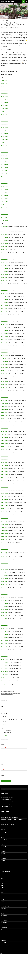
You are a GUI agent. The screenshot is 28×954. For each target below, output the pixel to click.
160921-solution (4, 615)
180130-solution (4, 96)
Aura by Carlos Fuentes (9, 814)
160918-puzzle (4, 631)
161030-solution (4, 409)
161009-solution (4, 511)
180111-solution (4, 195)
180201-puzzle (4, 80)
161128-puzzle (4, 240)
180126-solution (4, 114)
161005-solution (4, 533)
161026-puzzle (4, 431)
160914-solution (4, 659)
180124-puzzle (4, 117)
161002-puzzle (4, 545)
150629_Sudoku (4, 677)
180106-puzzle (4, 217)
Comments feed (4, 942)
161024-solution (4, 443)
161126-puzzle (4, 252)
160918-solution (4, 634)
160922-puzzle (4, 606)
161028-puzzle (4, 418)
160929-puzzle (4, 566)
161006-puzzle (4, 527)
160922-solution (4, 609)
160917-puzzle (4, 637)
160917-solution (4, 640)
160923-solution (4, 603)
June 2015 (3, 853)
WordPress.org (4, 945)
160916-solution (4, 646)
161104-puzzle (4, 376)
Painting (2, 892)
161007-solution (4, 524)
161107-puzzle (4, 358)
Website (2, 775)
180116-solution (4, 167)
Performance (3, 894)
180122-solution (4, 133)
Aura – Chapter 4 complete (6, 804)
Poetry (2, 897)
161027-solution (4, 428)
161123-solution (4, 274)
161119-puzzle (4, 296)
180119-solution (4, 152)
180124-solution (4, 121)
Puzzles (2, 20)
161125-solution (4, 262)
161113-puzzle (4, 333)
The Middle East (4, 920)
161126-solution (4, 255)
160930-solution (4, 563)
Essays (3, 705)
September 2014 (4, 858)
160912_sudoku (4, 665)
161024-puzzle (4, 440)
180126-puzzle (4, 111)
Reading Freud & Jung (5, 906)
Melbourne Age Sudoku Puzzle (8, 691)
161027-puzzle (4, 425)
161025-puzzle (4, 434)
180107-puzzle (4, 211)
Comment (3, 747)
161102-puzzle (4, 390)
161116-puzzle (4, 314)
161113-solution (4, 336)
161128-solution (4, 243)
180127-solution (4, 108)
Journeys (2, 885)
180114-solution (4, 179)
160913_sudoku (4, 662)
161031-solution (4, 403)
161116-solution (4, 318)
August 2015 (3, 851)
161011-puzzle (4, 496)
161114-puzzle (4, 327)
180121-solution (4, 139)
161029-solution (4, 415)
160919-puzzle (4, 625)
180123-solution (4, 127)
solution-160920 (4, 621)
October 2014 (3, 855)
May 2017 (3, 835)
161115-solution (4, 324)
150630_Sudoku (4, 674)
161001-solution (4, 556)
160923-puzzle (4, 600)
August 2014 (3, 860)
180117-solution (4, 164)
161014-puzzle (4, 480)
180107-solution (4, 214)
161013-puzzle (4, 483)
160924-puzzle (4, 594)
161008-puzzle (4, 514)
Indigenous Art (4, 883)
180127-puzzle (4, 105)
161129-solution (4, 237)
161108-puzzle (4, 352)
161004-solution (4, 539)
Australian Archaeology (5, 871)
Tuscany (2, 924)
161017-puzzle (4, 468)
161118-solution (4, 305)
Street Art (3, 910)
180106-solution (4, 220)
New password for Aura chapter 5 (7, 797)
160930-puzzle (4, 559)
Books (2, 873)
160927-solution (4, 578)
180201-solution (4, 83)
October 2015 (3, 849)
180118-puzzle (4, 155)
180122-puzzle (4, 130)
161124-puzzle (4, 265)
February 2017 (4, 839)
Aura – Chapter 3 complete (6, 806)
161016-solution (4, 474)
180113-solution (4, 186)
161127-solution (4, 249)
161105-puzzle (4, 370)
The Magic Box (4, 917)
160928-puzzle (4, 572)
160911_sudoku (4, 668)
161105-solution (4, 373)
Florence (2, 880)
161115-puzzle (4, 321)
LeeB (10, 27)
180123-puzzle (4, 124)
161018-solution (4, 465)
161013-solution (4, 487)
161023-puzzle (4, 446)
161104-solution (4, 381)
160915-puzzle (4, 649)
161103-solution (4, 387)
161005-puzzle (4, 530)
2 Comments (15, 27)
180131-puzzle (4, 86)
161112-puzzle (4, 339)
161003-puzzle (4, 542)
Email (2, 769)
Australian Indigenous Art (6, 799)
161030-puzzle (4, 406)
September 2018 (4, 832)
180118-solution (4, 158)
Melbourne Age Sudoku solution (8, 693)
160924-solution (4, 597)
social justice (3, 908)
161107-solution (4, 361)
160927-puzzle (4, 575)
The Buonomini (4, 915)
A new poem (4, 701)
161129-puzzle (4, 234)
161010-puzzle (4, 502)
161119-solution (4, 299)
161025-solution (4, 437)
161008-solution (4, 518)
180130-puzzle (4, 93)
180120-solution (4, 145)
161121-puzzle (4, 283)
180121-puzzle (4, 136)
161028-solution (4, 421)
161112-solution (4, 342)
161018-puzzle (4, 462)
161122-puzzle (4, 277)
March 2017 (3, 837)
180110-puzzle (4, 198)
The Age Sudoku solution (7, 694)
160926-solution (4, 584)
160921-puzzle (4, 612)
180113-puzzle (4, 183)
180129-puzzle (4, 99)
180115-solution (4, 173)
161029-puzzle (4, 412)
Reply (5, 724)
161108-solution (4, 355)
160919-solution (4, 628)
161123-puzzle (4, 271)
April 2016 (3, 844)
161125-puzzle (4, 259)
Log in (2, 938)
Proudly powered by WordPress (6, 950)
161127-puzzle (4, 246)
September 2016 (4, 842)
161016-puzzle (4, 471)
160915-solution (4, 653)
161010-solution (4, 505)
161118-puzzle (4, 302)
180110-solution (4, 201)
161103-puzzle (4, 384)
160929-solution (4, 569)
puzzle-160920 (4, 618)
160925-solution (4, 590)
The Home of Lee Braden (7, 1)
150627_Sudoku (4, 684)
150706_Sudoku (4, 671)
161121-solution (4, 286)
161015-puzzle (4, 477)
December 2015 (4, 846)
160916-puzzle (4, 643)
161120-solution (4, 293)
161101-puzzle (4, 394)
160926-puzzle (4, 581)
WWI (2, 929)
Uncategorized (4, 927)
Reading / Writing (4, 904)
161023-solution (4, 449)
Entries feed (3, 940)
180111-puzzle (4, 192)
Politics (2, 899)
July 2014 (2, 862)
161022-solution (4, 456)
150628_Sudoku (4, 680)
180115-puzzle (4, 170)
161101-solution (4, 397)
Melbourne (3, 890)
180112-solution (4, 189)
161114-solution (4, 330)
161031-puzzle (4, 400)
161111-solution (4, 349)
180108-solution (4, 207)
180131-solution (4, 90)
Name (2, 764)
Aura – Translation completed (7, 801)
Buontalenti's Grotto (5, 876)
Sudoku (6, 20)
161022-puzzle (4, 452)
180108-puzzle (4, 204)
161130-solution (4, 231)
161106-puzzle (4, 364)
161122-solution (4, 280)
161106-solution (4, 367)
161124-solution (4, 268)
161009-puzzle (4, 508)
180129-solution (4, 102)
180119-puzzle (4, 148)
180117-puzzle (4, 161)
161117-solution (4, 311)
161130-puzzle (4, 226)
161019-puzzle (4, 459)
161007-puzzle (4, 521)
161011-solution (4, 499)
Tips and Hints (4, 922)
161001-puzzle (4, 552)
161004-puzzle (4, 536)
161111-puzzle (4, 345)
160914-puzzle (4, 656)
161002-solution (4, 549)
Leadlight (2, 887)
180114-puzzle (4, 176)
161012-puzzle (4, 490)
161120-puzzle (4, 290)
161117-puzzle (4, 308)
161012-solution (4, 493)
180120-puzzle (4, 142)
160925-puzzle (4, 587)
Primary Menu (26, 1)
